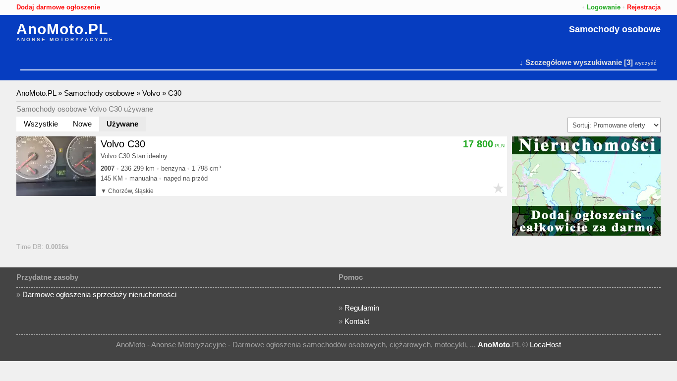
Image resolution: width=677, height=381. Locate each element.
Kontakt (356, 321)
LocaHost (545, 344)
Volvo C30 (123, 143)
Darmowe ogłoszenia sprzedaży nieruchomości (99, 294)
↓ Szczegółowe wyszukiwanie (570, 62)
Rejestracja (644, 7)
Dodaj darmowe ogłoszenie (58, 7)
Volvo (151, 93)
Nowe (82, 124)
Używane (122, 124)
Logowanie (604, 7)
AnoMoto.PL (62, 29)
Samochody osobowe (615, 29)
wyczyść (646, 63)
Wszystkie (41, 124)
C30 (174, 93)
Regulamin (361, 308)
